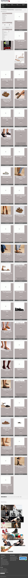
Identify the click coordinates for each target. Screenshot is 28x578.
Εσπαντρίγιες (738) (5, 15)
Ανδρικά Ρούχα (1, 568)
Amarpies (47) (3, 35)
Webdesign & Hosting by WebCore (3, 576)
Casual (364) (4, 20)
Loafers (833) (4, 18)
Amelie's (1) (3, 36)
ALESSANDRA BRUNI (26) (4, 34)
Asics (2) (3, 38)
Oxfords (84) (4, 19)
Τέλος (20, 496)
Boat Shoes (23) (4, 17)
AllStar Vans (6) (4, 14)
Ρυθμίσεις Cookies (3, 573)
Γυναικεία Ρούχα (5, 568)
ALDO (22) (3, 33)
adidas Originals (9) (4, 31)
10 (16, 496)
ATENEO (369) (3, 39)
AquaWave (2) (3, 37)
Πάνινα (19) (4, 16)
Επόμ (18, 496)
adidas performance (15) (5, 32)
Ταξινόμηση (24, 9)
